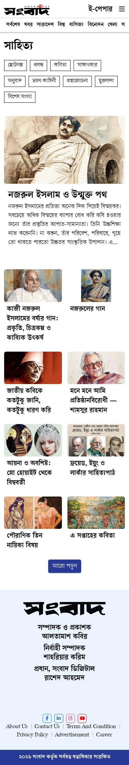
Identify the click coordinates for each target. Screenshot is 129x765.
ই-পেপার (100, 10)
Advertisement (72, 735)
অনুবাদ (15, 81)
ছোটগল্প (15, 65)
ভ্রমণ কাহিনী (44, 81)
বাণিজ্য (76, 25)
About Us (17, 727)
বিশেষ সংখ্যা (20, 97)
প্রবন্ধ (38, 65)
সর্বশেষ (13, 25)
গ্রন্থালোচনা (77, 81)
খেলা (112, 25)
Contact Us (47, 727)
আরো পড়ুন (64, 566)
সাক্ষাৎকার (87, 65)
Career (104, 735)
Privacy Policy (32, 735)
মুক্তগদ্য (106, 81)
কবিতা (60, 65)
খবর (28, 25)
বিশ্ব (61, 25)
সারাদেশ (45, 25)
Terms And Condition (91, 727)
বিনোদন (96, 25)
